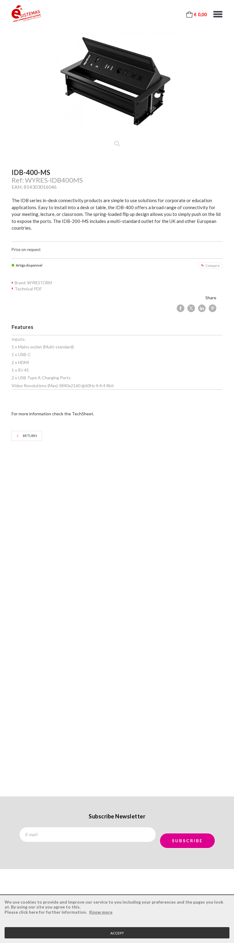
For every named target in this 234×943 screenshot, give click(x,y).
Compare (212, 266)
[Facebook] (180, 308)
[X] (191, 308)
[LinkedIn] (202, 308)
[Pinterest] (212, 308)
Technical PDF (28, 288)
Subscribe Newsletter (117, 816)
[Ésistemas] (26, 13)
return (30, 435)
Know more (100, 912)
